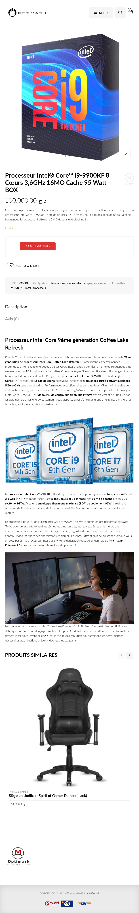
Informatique (57, 283)
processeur (39, 288)
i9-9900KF (17, 288)
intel (28, 288)
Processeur (101, 283)
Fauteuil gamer (18, 792)
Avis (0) (12, 319)
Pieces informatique (79, 283)
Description (16, 307)
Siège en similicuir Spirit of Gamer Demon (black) (48, 796)
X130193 (93, 892)
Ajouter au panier (38, 246)
